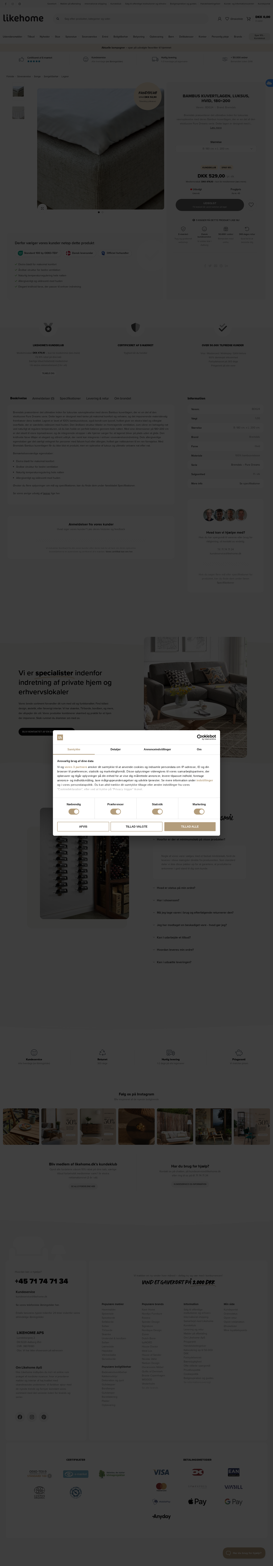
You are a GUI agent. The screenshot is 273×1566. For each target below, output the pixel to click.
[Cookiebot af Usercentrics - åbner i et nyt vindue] (199, 737)
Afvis (83, 826)
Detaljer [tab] (115, 749)
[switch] (115, 812)
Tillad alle (190, 826)
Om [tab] (199, 749)
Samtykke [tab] (73, 749)
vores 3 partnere (76, 767)
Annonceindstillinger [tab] (157, 749)
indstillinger (204, 780)
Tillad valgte (136, 826)
